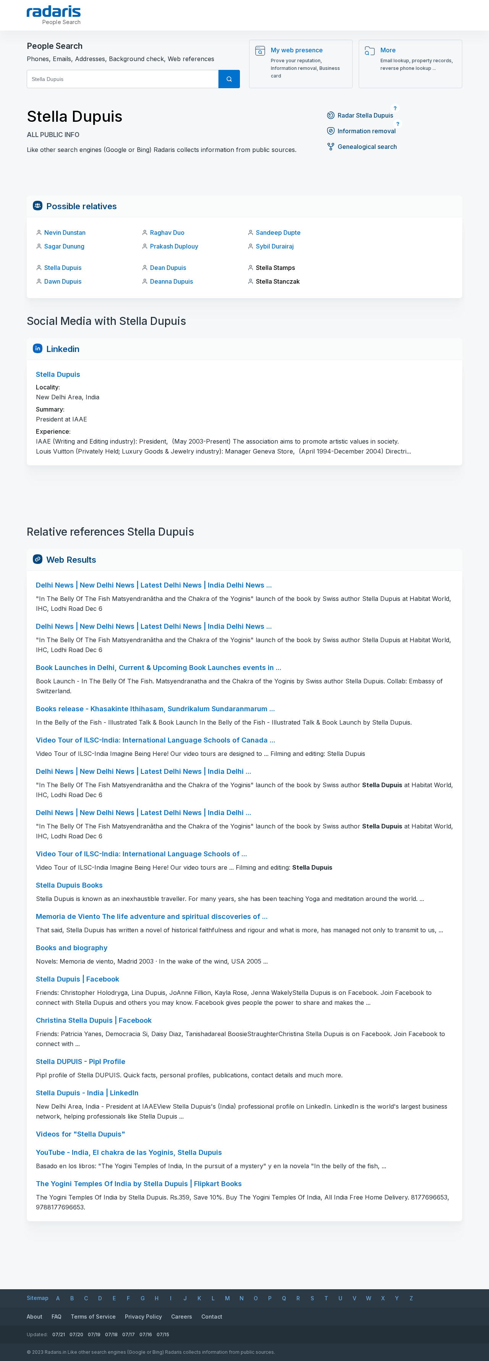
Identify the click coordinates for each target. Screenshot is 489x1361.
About (34, 1316)
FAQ (57, 1316)
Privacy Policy (143, 1316)
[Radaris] (54, 11)
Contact (211, 1316)
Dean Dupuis (168, 267)
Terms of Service (93, 1316)
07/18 (111, 1334)
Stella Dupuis (62, 267)
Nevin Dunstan (65, 232)
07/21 (58, 1334)
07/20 (76, 1334)
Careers (181, 1316)
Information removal (367, 131)
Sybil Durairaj (275, 246)
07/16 (145, 1334)
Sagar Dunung (64, 246)
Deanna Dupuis (171, 281)
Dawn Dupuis (62, 281)
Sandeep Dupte (278, 232)
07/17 (128, 1334)
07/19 (94, 1334)
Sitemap (38, 1298)
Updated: (37, 1334)
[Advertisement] (244, 178)
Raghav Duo (167, 232)
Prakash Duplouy (174, 246)
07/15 (163, 1334)
